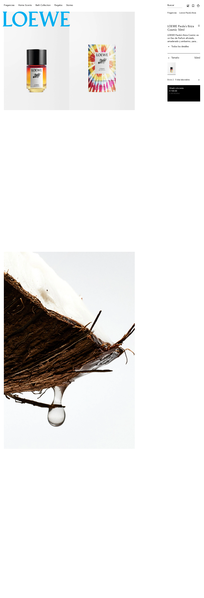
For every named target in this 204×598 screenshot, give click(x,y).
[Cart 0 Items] (198, 6)
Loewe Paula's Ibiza (187, 13)
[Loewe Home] (36, 19)
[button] (183, 80)
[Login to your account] (188, 6)
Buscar (170, 5)
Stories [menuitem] (69, 5)
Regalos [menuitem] (58, 5)
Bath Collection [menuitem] (43, 5)
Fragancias (172, 13)
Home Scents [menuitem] (25, 5)
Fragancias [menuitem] (9, 5)
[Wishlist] (193, 6)
